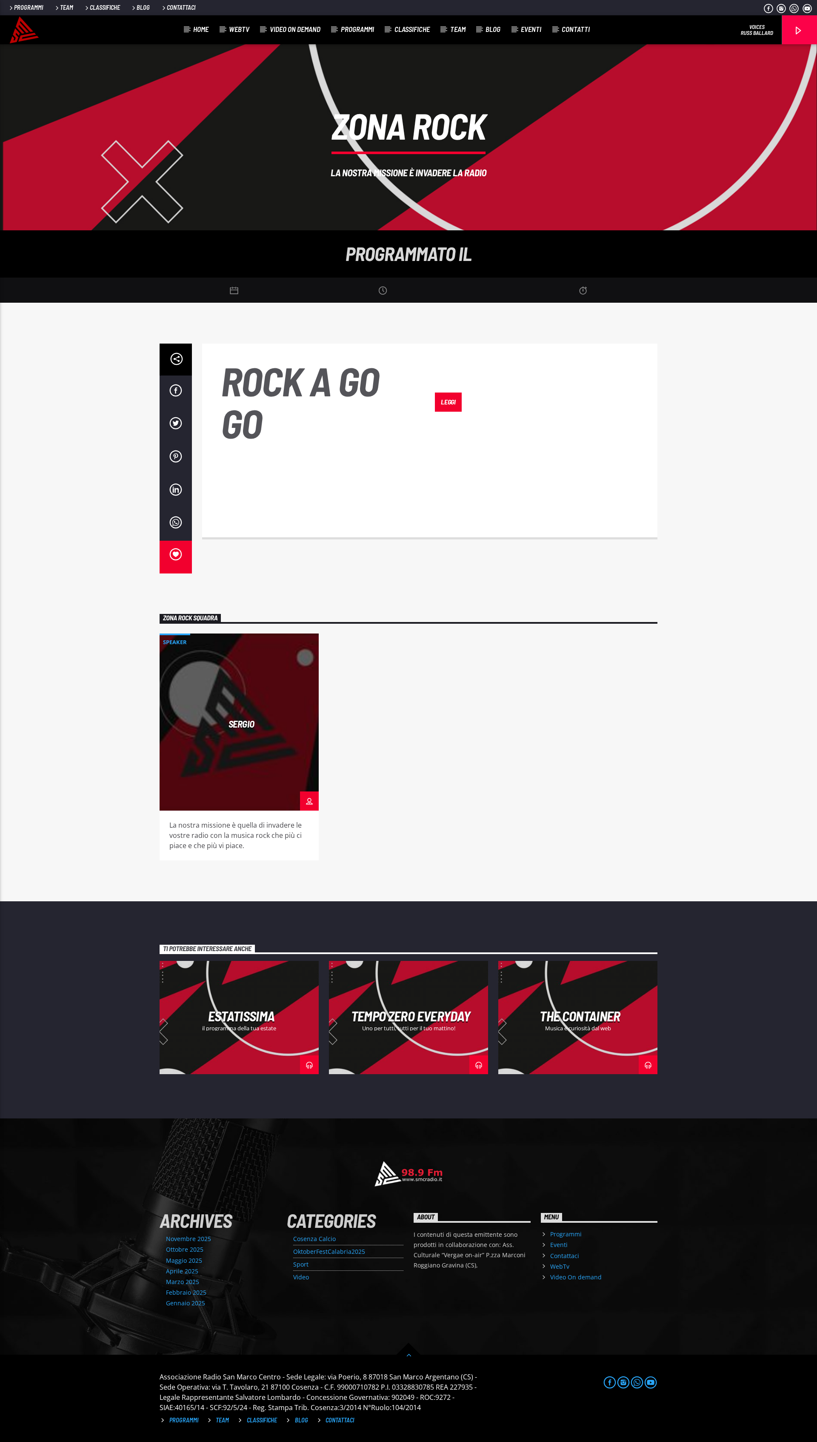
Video (301, 1277)
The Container (580, 1016)
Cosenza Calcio (314, 1239)
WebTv (239, 29)
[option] (239, 747)
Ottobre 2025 (184, 1249)
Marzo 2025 (182, 1282)
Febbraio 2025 (186, 1292)
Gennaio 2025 (185, 1303)
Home (201, 29)
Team (66, 7)
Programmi (28, 7)
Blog (143, 7)
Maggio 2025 (184, 1260)
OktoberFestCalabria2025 (329, 1251)
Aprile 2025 (182, 1271)
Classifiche (105, 7)
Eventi (531, 29)
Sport (301, 1264)
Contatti (576, 29)
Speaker (175, 642)
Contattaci (181, 7)
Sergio (241, 724)
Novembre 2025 (188, 1239)
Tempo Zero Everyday (411, 1016)
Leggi (448, 402)
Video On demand (295, 29)
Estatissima (241, 1016)
